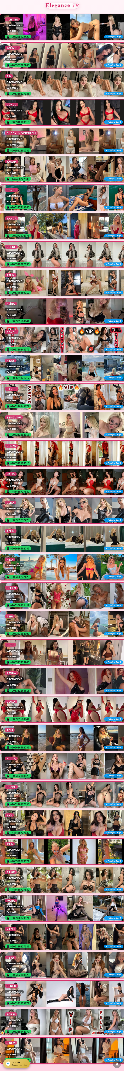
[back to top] (117, 1064)
